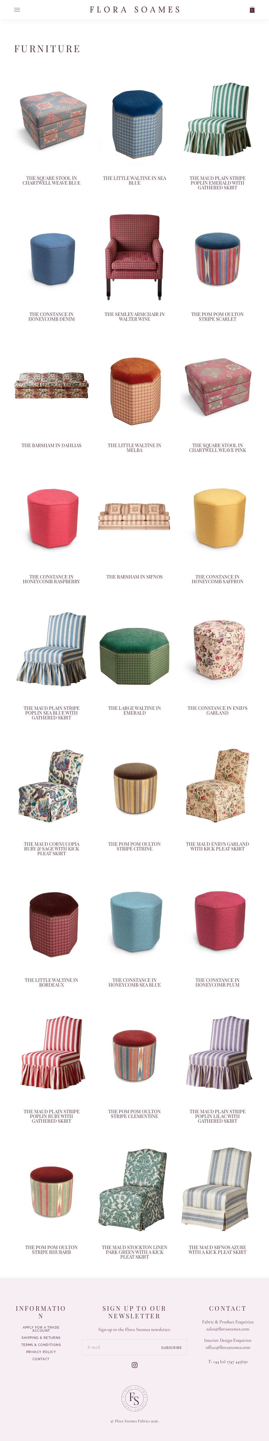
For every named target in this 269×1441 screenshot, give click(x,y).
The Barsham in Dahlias (51, 445)
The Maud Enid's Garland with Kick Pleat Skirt (217, 846)
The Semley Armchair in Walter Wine (135, 316)
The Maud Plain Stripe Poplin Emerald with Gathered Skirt (218, 183)
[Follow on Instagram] (134, 1365)
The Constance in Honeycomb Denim (51, 316)
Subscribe (171, 1347)
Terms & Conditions (41, 1344)
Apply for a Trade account (41, 1329)
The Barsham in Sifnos (134, 576)
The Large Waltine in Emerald (134, 710)
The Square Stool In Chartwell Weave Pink (217, 447)
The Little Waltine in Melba (134, 447)
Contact (41, 1359)
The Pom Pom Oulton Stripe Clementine (134, 1113)
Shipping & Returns (41, 1337)
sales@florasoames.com (227, 1329)
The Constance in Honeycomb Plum (217, 982)
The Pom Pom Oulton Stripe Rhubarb (51, 1249)
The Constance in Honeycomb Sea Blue (134, 982)
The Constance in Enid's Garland (217, 710)
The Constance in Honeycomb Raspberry (51, 579)
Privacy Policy (41, 1352)
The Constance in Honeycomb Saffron (218, 579)
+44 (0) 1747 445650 (230, 1361)
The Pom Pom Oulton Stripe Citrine (134, 846)
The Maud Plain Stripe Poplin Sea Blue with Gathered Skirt (52, 713)
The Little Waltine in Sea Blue (134, 180)
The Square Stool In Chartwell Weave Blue (51, 180)
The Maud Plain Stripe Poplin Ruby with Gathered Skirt (52, 1116)
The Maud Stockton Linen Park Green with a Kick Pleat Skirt (134, 1252)
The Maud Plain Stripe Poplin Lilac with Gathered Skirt (218, 1116)
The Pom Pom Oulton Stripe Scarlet (217, 316)
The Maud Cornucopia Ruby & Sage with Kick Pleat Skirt (51, 848)
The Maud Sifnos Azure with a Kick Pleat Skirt (217, 1249)
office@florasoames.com (228, 1347)
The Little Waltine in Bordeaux (51, 982)
